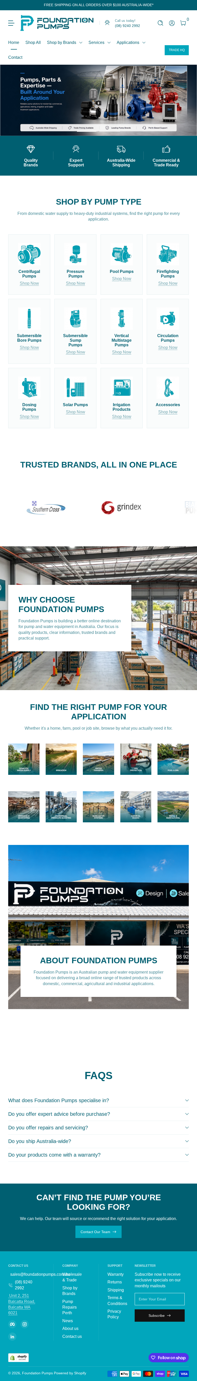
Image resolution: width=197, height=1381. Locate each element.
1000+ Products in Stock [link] (67, 100)
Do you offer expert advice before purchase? (59, 1114)
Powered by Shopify (70, 1373)
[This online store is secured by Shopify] (18, 1357)
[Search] (160, 23)
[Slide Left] (40, 5)
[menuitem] (73, 1277)
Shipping (115, 1290)
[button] (160, 23)
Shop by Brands (61, 42)
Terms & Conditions (117, 1301)
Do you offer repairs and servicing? (48, 1127)
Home (13, 42)
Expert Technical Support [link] (68, 120)
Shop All (33, 42)
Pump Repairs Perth (69, 1307)
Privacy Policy (114, 1314)
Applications (128, 42)
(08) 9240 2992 (23, 1285)
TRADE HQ (177, 50)
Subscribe (157, 1315)
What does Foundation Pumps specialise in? (58, 1100)
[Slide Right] (157, 5)
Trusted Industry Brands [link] (66, 110)
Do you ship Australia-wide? (39, 1141)
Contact (15, 57)
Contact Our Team (95, 1232)
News (67, 1321)
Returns (114, 1282)
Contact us (72, 1336)
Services (96, 42)
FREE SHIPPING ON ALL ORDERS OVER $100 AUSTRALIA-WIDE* (98, 5)
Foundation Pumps (37, 1373)
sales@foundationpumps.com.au (40, 1274)
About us (70, 1328)
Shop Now (29, 283)
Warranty (115, 1274)
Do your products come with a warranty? (54, 1155)
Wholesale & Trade (72, 1277)
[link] (120, 23)
